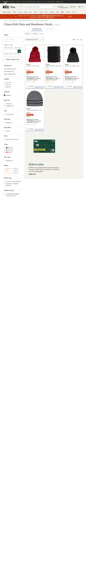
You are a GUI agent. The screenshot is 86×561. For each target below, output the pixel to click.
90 (81, 39)
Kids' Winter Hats (9, 69)
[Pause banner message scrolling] (70, 16)
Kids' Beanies (8, 71)
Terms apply (39, 171)
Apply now (32, 174)
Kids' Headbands (9, 74)
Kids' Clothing (13, 20)
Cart (82, 6)
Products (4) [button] (37, 29)
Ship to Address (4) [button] (12, 59)
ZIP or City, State (8, 48)
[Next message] (68, 16)
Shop (12, 7)
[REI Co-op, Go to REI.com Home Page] (6, 7)
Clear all (42, 33)
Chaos (5, 20)
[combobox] (37, 7)
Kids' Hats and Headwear (41, 20)
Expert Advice (48, 29)
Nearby (19, 47)
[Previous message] (16, 16)
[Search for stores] (19, 51)
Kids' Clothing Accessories (26, 20)
